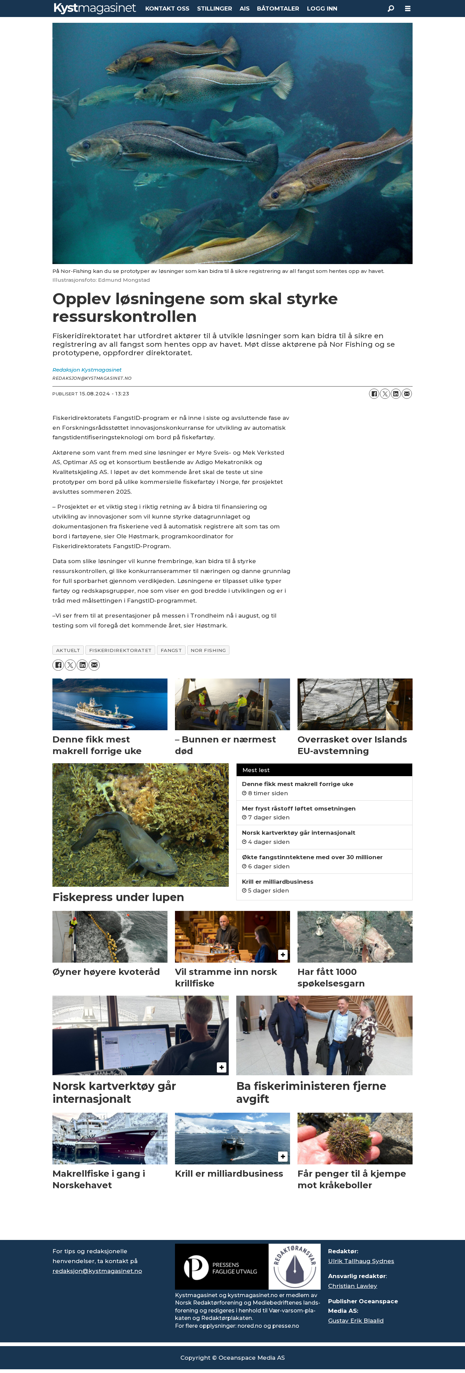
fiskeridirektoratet (120, 650)
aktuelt (68, 650)
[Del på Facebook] (374, 394)
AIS (245, 8)
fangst (171, 650)
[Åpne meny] (408, 8)
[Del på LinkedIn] (396, 394)
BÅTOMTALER (278, 8)
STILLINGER (214, 8)
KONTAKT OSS (167, 8)
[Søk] (390, 8)
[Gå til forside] (95, 8)
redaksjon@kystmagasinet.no (97, 1271)
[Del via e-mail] (407, 394)
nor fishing (208, 650)
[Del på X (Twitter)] (385, 394)
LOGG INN (322, 8)
